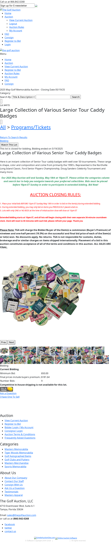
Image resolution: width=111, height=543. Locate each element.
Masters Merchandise (16, 463)
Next (11, 342)
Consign (9, 37)
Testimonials (11, 491)
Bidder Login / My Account (19, 427)
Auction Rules (16, 27)
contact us (10, 531)
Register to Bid (13, 41)
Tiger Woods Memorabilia (19, 452)
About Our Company (16, 477)
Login (8, 44)
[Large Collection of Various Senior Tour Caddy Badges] (43, 294)
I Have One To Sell (10, 396)
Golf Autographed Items (18, 456)
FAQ (7, 34)
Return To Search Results (13, 137)
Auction (9, 16)
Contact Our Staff (14, 481)
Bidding (4, 140)
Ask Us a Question (15, 488)
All (3, 127)
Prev (3, 342)
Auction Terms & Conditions (20, 434)
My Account (15, 30)
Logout (13, 23)
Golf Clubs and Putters (17, 459)
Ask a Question (8, 393)
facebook (10, 524)
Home (8, 13)
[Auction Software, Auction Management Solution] (44, 538)
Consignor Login (14, 430)
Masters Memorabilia (16, 449)
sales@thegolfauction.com (21, 515)
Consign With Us (14, 484)
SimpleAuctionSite (61, 541)
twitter (8, 527)
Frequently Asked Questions (20, 437)
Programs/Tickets (31, 127)
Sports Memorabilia (15, 466)
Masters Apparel (14, 495)
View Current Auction (21, 20)
